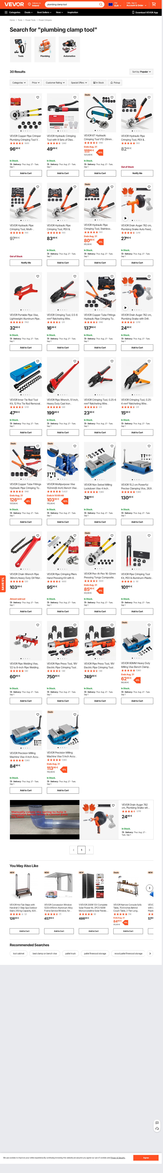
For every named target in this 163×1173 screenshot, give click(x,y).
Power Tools (30, 20)
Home (12, 20)
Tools (20, 20)
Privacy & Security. (118, 1158)
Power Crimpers (45, 20)
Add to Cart (26, 173)
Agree (146, 1158)
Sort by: (136, 71)
